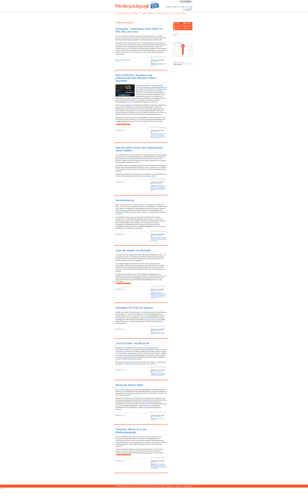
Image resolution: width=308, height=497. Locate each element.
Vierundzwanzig (125, 200)
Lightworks (128, 105)
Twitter (178, 23)
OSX (163, 135)
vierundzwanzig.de (124, 210)
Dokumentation (161, 133)
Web (163, 375)
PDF (156, 188)
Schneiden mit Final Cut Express (134, 307)
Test (151, 468)
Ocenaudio (146, 43)
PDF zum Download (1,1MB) (147, 176)
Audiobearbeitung (158, 292)
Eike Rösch (119, 130)
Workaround (153, 297)
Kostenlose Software (147, 13)
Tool (155, 65)
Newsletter (188, 26)
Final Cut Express (158, 332)
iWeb (164, 374)
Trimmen (152, 296)
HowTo (152, 187)
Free (165, 63)
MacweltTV (146, 400)
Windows (160, 137)
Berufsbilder (163, 237)
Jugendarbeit (153, 466)
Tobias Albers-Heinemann (123, 60)
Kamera (164, 238)
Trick (154, 468)
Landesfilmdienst (161, 187)
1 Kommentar (154, 462)
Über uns (171, 13)
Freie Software (157, 134)
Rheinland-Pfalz (159, 189)
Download (153, 186)
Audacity (129, 38)
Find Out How (162, 373)
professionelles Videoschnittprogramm (153, 87)
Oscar (160, 135)
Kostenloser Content (161, 13)
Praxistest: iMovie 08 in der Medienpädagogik (131, 431)
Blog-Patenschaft (181, 13)
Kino (151, 239)
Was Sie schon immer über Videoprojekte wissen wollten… (139, 149)
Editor (162, 63)
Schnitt (152, 65)
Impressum (170, 486)
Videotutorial (159, 375)
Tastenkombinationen (162, 295)
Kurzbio (118, 61)
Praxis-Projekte (125, 13)
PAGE (160, 121)
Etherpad (188, 29)
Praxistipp (157, 467)
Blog (118, 13)
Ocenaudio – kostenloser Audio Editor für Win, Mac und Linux (139, 30)
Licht (154, 239)
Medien (157, 466)
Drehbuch (157, 186)
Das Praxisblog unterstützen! (159, 56)
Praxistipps (159, 188)
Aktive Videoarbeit (158, 185)
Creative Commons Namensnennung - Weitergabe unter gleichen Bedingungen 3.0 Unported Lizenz (186, 1)
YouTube (178, 26)
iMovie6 (160, 465)
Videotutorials (152, 348)
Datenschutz (178, 486)
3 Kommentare (155, 61)
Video (152, 137)
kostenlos (153, 64)
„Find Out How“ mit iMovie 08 (132, 343)
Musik (156, 239)
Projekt (163, 188)
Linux (152, 135)
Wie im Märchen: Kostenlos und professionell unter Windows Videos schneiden (136, 78)
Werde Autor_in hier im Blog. (179, 8)
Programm (162, 64)
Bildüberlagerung (154, 293)
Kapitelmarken (161, 294)
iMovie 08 (152, 294)
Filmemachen (162, 186)
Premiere (157, 136)
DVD (159, 293)
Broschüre (164, 185)
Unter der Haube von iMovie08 (133, 250)
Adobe (156, 133)
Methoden (153, 188)
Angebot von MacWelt (129, 357)
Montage (152, 333)
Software (164, 136)
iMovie (164, 293)
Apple (156, 373)
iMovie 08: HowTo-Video (129, 385)
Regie (159, 239)
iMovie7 (156, 294)
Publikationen (153, 189)
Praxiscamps (135, 13)
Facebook (179, 29)
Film (156, 238)
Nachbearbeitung (163, 466)
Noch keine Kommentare (157, 183)
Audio (159, 63)
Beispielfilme (158, 237)
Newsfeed (188, 23)
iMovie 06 (152, 465)
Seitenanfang (187, 486)
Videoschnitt (155, 137)
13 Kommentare (155, 131)
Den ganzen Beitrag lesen (123, 124)
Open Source (156, 135)
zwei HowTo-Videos (150, 319)
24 (155, 237)
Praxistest (153, 136)
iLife (155, 374)
